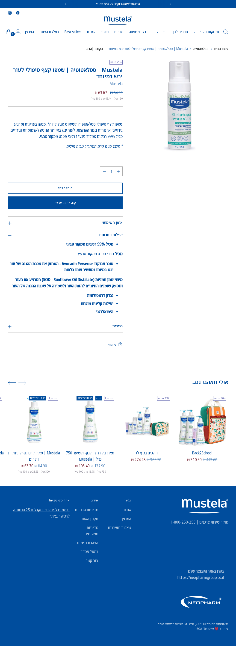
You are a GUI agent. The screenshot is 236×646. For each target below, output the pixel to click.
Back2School (202, 453)
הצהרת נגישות (87, 542)
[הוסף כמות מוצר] (118, 171)
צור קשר (92, 560)
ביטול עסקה (89, 551)
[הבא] (66, 4)
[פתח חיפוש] (225, 31)
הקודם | (97, 48)
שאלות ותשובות (119, 527)
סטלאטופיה (201, 48)
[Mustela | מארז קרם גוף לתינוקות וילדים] (34, 420)
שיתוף (112, 344)
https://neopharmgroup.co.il (200, 577)
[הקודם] (170, 4)
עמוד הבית (221, 48)
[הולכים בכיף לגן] (146, 420)
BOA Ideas (203, 628)
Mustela (116, 83)
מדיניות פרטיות (86, 510)
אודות (126, 510)
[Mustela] (118, 20)
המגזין (126, 519)
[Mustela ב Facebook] (18, 13)
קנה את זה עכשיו (65, 202)
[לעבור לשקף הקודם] (22, 382)
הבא (89, 48)
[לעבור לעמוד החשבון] (19, 31)
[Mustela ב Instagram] (10, 13)
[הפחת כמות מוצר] (104, 171)
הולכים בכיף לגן (146, 453)
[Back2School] (202, 420)
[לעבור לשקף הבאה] (12, 383)
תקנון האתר (89, 519)
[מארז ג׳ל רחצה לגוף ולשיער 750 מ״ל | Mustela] (90, 420)
